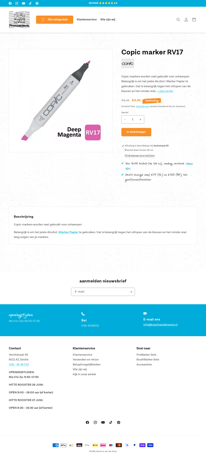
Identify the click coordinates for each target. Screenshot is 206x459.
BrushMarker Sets (147, 359)
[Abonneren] (131, 292)
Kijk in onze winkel (84, 374)
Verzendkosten (143, 106)
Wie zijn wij (80, 369)
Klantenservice (82, 354)
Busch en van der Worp (106, 451)
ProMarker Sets (146, 354)
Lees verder (165, 91)
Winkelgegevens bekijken (140, 155)
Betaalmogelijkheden (87, 364)
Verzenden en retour (86, 359)
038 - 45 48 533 (19, 364)
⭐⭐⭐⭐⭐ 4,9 (108, 3)
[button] (52, 20)
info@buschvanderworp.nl (160, 324)
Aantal (125, 112)
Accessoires (144, 364)
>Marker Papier (68, 232)
